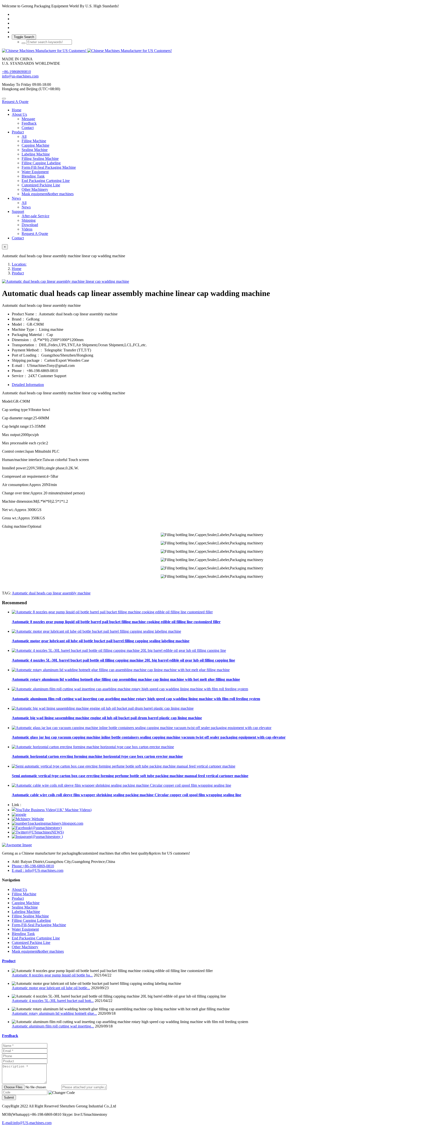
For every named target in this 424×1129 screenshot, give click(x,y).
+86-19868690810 (16, 72)
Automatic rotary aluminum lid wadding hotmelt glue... (54, 1013)
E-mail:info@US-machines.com (27, 1123)
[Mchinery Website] (28, 819)
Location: (19, 264)
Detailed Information (28, 385)
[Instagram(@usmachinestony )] (37, 836)
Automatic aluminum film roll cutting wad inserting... (53, 1026)
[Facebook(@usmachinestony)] (37, 828)
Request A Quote (15, 102)
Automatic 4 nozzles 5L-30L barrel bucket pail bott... (53, 1001)
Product (18, 273)
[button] (61, 1093)
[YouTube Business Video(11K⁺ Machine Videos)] (52, 810)
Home (16, 110)
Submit (9, 1097)
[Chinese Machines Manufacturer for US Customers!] (212, 51)
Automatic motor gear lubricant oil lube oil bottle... (51, 988)
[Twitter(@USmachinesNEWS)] (38, 832)
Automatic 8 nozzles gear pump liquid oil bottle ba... (52, 975)
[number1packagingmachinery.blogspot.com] (47, 823)
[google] (19, 814)
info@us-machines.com (20, 76)
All (24, 136)
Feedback (10, 1036)
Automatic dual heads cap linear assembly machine (51, 593)
